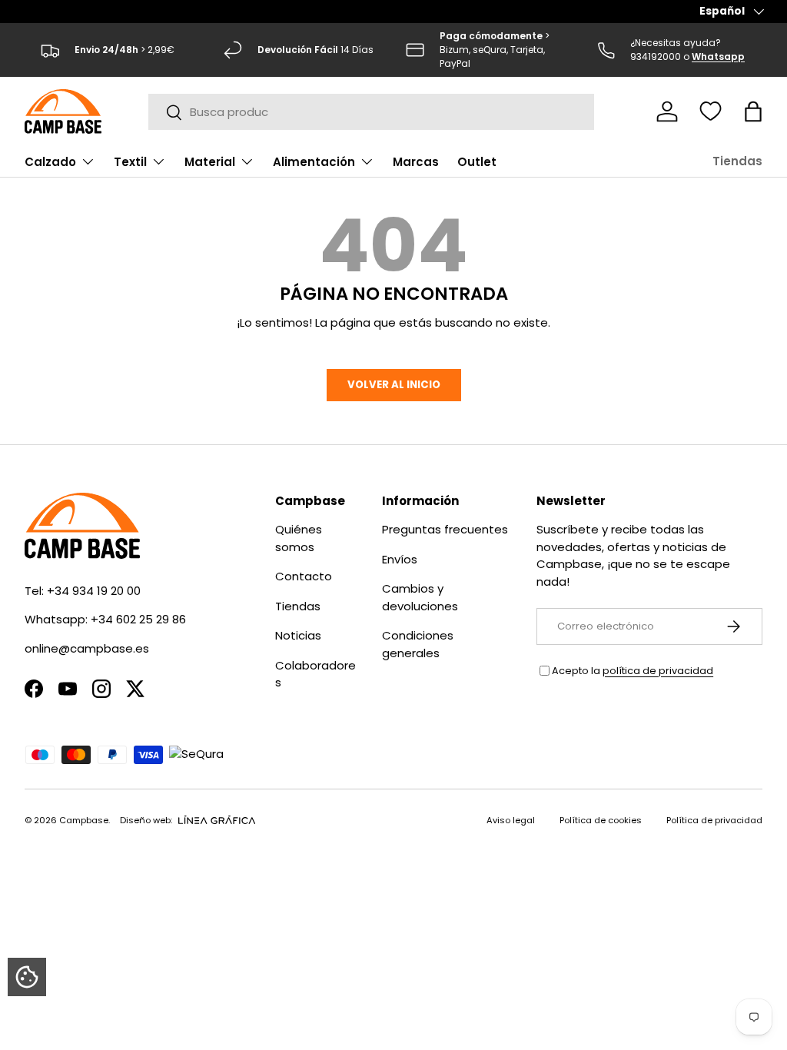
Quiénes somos (298, 538)
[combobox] (371, 112)
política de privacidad (658, 670)
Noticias (298, 635)
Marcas (416, 162)
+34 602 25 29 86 (138, 619)
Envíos (399, 559)
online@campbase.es (87, 648)
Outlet (476, 162)
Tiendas (737, 161)
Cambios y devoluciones (420, 597)
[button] (753, 111)
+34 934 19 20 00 (94, 591)
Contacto (303, 576)
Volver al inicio (393, 384)
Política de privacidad (714, 820)
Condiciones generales (417, 644)
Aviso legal (510, 820)
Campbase (83, 820)
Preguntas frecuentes (445, 529)
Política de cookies (601, 820)
